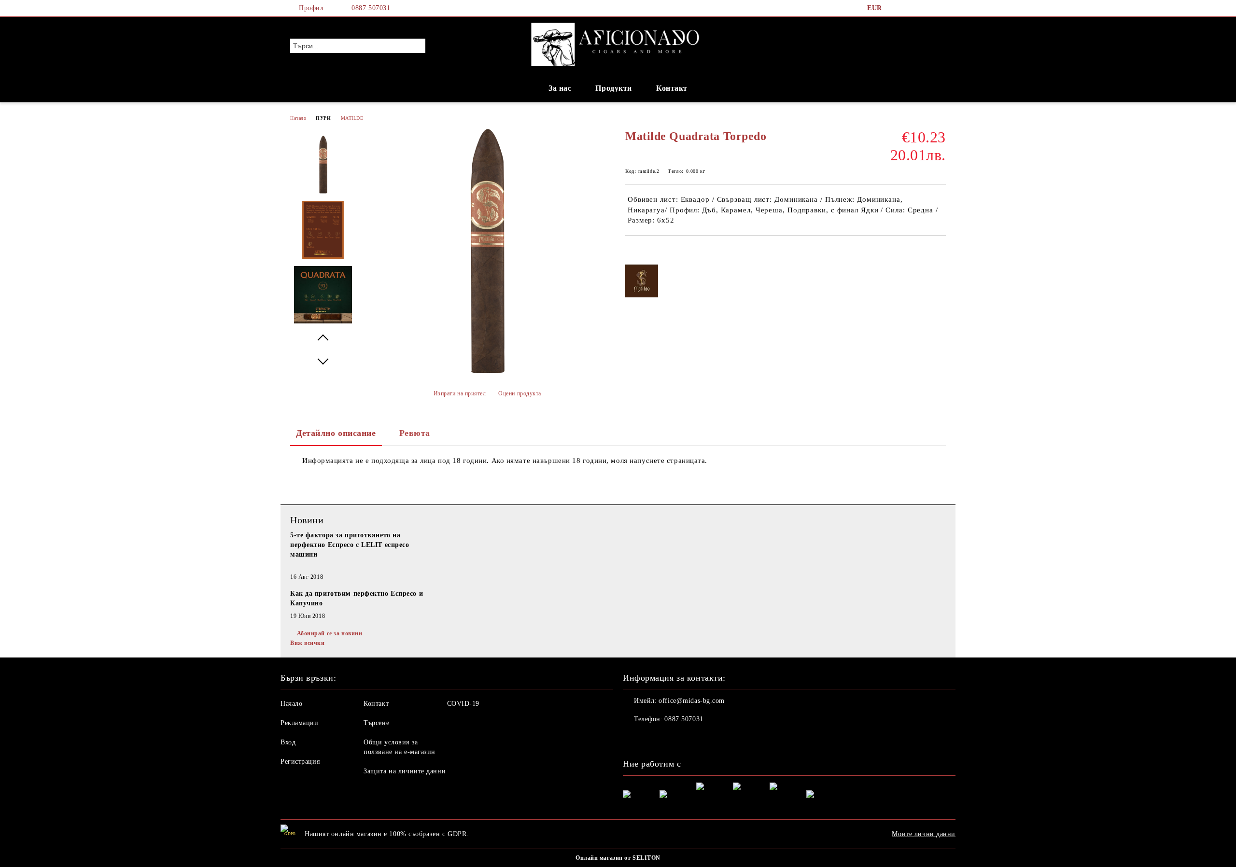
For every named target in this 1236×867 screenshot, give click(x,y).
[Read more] (362, 566)
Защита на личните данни (405, 771)
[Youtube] (673, 738)
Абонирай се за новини (329, 633)
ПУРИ (323, 118)
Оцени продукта (519, 393)
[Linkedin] (694, 738)
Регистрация (300, 761)
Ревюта (414, 433)
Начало (298, 118)
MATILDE (352, 118)
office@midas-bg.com (692, 700)
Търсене (376, 723)
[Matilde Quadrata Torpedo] (487, 372)
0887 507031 (370, 8)
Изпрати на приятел (460, 393)
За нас (559, 88)
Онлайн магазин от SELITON (618, 857)
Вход (288, 742)
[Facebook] (897, 8)
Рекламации (300, 723)
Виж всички (307, 643)
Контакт (672, 88)
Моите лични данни (923, 834)
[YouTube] (940, 8)
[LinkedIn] (911, 8)
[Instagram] (926, 8)
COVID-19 (463, 703)
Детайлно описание (336, 433)
